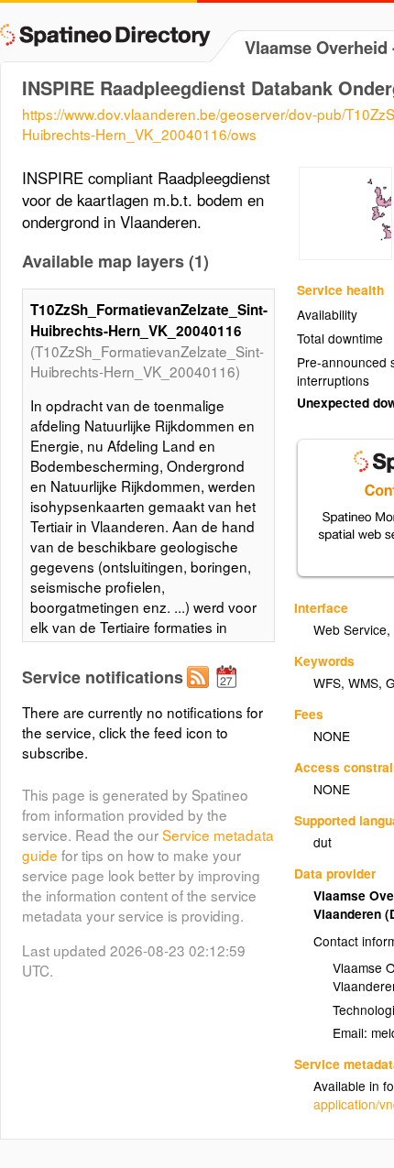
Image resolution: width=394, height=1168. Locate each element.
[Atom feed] (200, 692)
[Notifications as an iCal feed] (229, 692)
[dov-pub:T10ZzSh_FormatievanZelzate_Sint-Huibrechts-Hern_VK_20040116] (345, 255)
